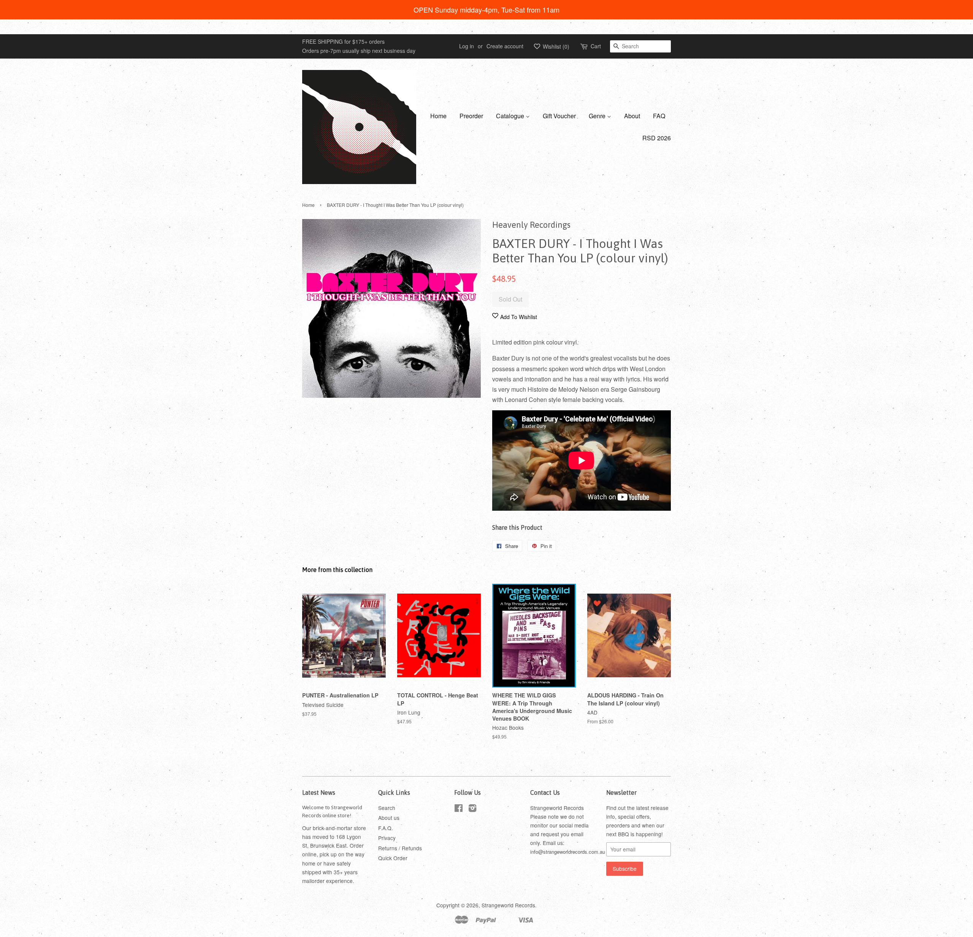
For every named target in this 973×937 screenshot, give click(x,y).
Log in (466, 46)
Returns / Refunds (400, 848)
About (632, 115)
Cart (596, 46)
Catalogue (511, 115)
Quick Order (392, 858)
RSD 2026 (656, 137)
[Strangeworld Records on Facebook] (458, 809)
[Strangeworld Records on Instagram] (472, 809)
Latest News (318, 792)
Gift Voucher (559, 115)
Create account (504, 46)
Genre (598, 115)
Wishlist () (555, 46)
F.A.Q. (385, 828)
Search (386, 808)
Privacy (387, 838)
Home (438, 115)
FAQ (659, 115)
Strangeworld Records (508, 905)
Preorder (471, 115)
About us (388, 817)
